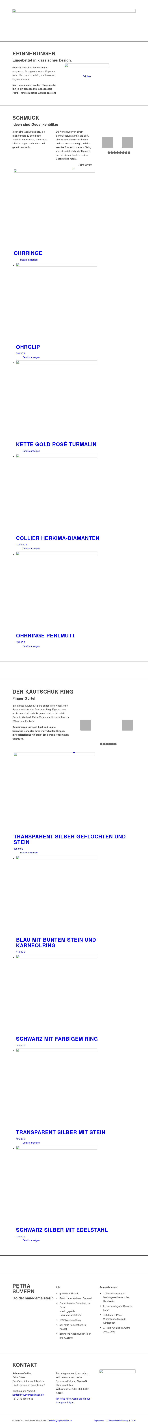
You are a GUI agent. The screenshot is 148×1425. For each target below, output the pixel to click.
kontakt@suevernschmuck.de (28, 1394)
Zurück (107, 142)
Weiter (127, 142)
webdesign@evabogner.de (60, 1420)
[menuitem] (99, 1420)
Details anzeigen (28, 259)
